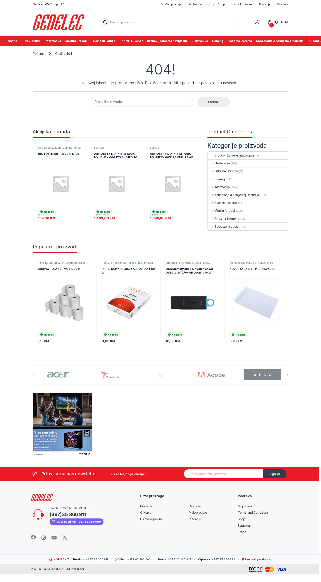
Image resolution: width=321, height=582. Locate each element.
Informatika (53, 41)
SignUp (274, 474)
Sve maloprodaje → (258, 559)
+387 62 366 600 (134, 559)
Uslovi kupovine (241, 4)
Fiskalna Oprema (240, 41)
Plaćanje (265, 4)
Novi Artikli (32, 41)
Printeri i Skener (131, 41)
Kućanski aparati (226, 203)
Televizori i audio (103, 41)
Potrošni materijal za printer (126, 262)
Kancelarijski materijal (243, 262)
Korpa (242, 532)
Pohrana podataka (192, 262)
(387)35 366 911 (68, 514)
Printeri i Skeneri (225, 218)
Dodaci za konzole (50, 147)
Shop (221, 4)
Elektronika (200, 41)
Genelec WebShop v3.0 (48, 4)
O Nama (145, 512)
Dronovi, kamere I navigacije (167, 41)
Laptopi (99, 147)
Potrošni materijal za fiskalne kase (62, 264)
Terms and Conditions (253, 512)
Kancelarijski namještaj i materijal (280, 41)
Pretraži (213, 102)
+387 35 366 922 (216, 559)
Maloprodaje (173, 4)
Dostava (282, 4)
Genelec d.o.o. (53, 569)
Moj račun (199, 4)
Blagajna (244, 525)
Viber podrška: (78, 521)
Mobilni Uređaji (76, 41)
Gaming (217, 41)
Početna (11, 41)
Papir (105, 262)
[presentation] (287, 375)
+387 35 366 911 (90, 559)
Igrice (77, 147)
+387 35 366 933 (174, 559)
